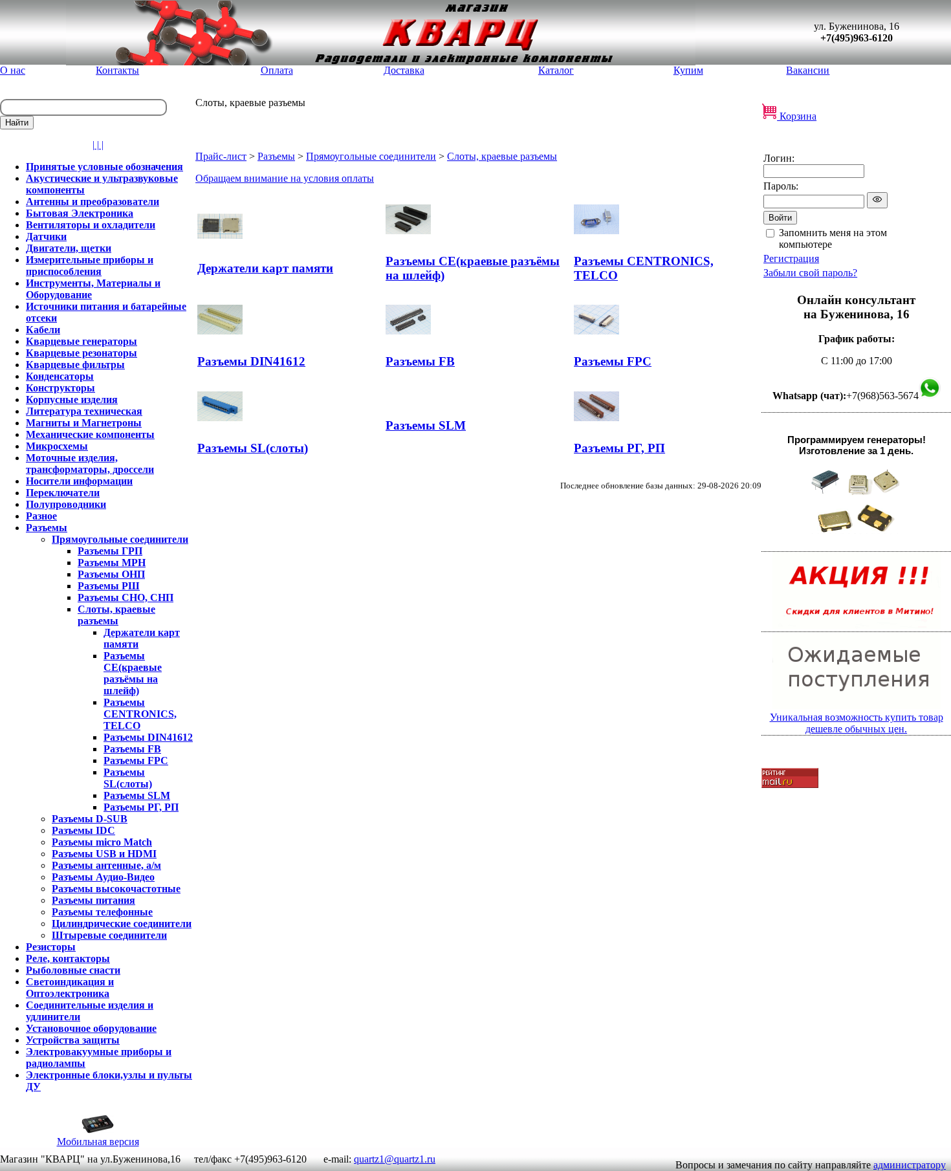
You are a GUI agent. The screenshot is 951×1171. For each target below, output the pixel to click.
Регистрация (791, 258)
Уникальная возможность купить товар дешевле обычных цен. (856, 723)
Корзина (796, 116)
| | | (98, 144)
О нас (12, 70)
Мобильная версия (98, 1141)
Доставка (404, 70)
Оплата (277, 70)
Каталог (556, 70)
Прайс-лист (220, 156)
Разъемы (276, 156)
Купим (688, 70)
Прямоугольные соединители (371, 156)
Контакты (117, 70)
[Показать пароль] (877, 200)
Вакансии (807, 70)
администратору (909, 1164)
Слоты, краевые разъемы (502, 156)
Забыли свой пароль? (810, 272)
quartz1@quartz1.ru (394, 1159)
